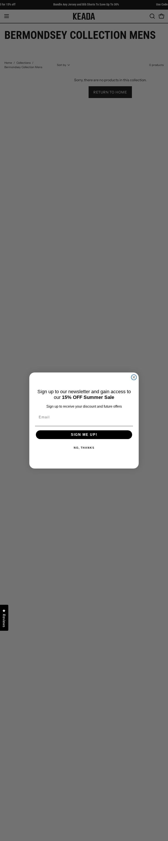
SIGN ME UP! (84, 434)
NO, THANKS (84, 447)
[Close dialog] (133, 377)
